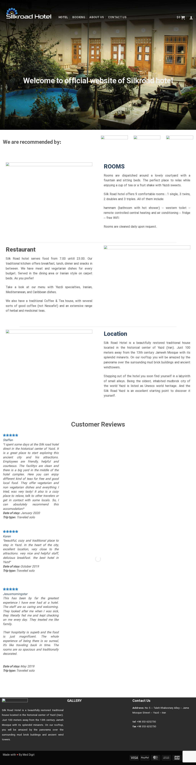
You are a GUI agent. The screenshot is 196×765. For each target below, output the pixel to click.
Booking (78, 18)
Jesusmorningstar (15, 594)
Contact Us (117, 18)
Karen (7, 536)
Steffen (8, 440)
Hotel (63, 18)
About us (96, 18)
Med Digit (28, 755)
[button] (181, 17)
